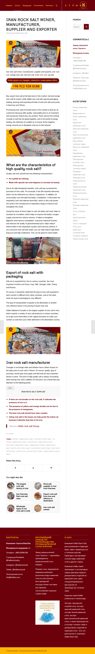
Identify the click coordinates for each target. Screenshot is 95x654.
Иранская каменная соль (17, 33)
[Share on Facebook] (15, 467)
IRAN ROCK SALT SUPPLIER (33, 391)
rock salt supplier (15, 451)
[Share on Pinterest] (51, 467)
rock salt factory (50, 448)
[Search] (57, 5)
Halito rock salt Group (28, 426)
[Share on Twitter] (33, 467)
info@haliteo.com (80, 88)
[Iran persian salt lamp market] (2, 327)
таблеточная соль (80, 238)
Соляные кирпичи (80, 235)
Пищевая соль (79, 177)
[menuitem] (9, 5)
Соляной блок (79, 232)
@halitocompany (79, 68)
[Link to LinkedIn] (77, 5)
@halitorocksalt (88, 73)
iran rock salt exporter (24, 442)
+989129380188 (79, 60)
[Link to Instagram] (73, 5)
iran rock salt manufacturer (30, 445)
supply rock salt (34, 451)
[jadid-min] (83, 5)
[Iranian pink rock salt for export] (93, 327)
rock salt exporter (31, 448)
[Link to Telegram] (80, 5)
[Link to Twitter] (66, 5)
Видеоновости (79, 113)
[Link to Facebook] (69, 5)
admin (11, 434)
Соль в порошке (80, 223)
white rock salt (41, 74)
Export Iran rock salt (23, 439)
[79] (33, 53)
